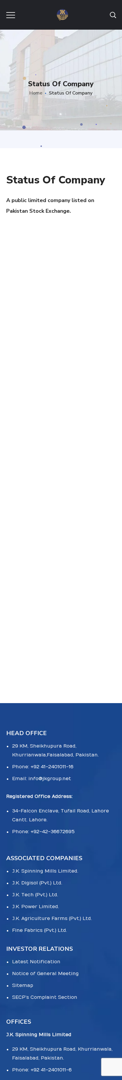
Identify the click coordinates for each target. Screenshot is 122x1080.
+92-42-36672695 (52, 831)
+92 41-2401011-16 (51, 766)
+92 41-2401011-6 (51, 1070)
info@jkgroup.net (49, 778)
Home (35, 93)
